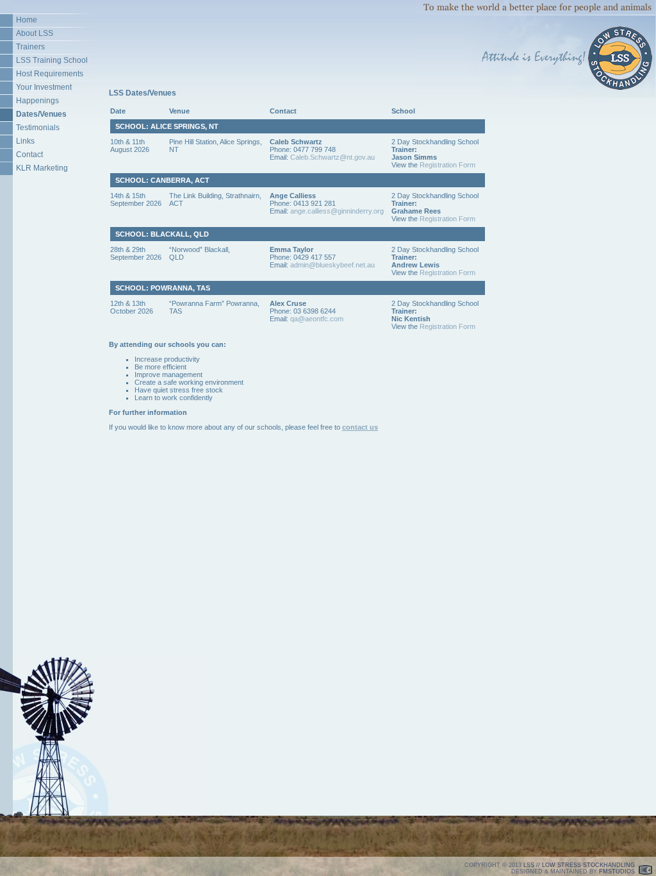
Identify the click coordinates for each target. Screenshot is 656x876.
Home (26, 19)
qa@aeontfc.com (316, 319)
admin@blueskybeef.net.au (332, 265)
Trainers (30, 46)
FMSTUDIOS (617, 871)
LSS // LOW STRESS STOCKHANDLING (579, 865)
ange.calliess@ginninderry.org (337, 211)
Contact (29, 154)
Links (25, 141)
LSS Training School (52, 60)
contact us (360, 427)
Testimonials (38, 127)
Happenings (37, 100)
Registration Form (447, 165)
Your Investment (44, 87)
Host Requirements (49, 73)
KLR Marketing (42, 168)
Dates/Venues (41, 114)
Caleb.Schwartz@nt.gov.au (332, 157)
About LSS (34, 33)
